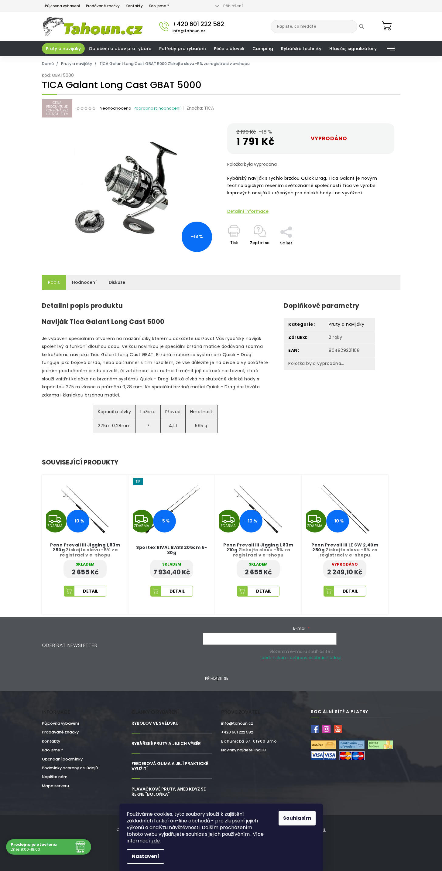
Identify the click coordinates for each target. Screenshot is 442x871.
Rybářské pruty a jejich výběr (166, 743)
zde (155, 840)
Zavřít (289, 223)
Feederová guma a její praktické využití (170, 766)
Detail (90, 591)
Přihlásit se (216, 678)
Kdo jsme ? (159, 6)
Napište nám (54, 776)
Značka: (200, 108)
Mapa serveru (55, 785)
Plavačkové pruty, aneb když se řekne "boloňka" (169, 792)
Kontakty (134, 6)
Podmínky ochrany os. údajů (70, 768)
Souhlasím (297, 818)
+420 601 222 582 (237, 732)
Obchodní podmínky (62, 759)
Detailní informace (248, 211)
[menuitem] (63, 48)
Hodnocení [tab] (84, 282)
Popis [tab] (54, 282)
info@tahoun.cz (237, 723)
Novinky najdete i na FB (243, 750)
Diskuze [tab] (117, 282)
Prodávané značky (103, 6)
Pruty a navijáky (346, 324)
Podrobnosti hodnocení (157, 108)
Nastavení (145, 856)
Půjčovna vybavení (62, 6)
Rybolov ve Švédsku (155, 723)
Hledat (366, 26)
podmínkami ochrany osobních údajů (301, 658)
